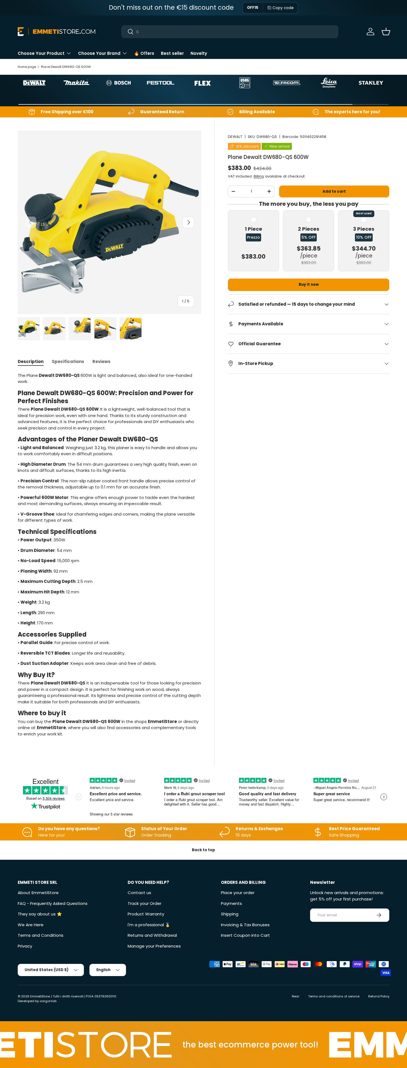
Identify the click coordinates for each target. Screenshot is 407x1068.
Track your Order (144, 903)
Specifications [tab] (68, 361)
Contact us (139, 892)
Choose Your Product (41, 53)
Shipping (229, 914)
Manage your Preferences (154, 946)
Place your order (237, 892)
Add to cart (334, 191)
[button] (386, 31)
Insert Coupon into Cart (245, 935)
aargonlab (48, 1001)
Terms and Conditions (40, 935)
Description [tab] (30, 361)
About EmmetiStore (38, 892)
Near (295, 996)
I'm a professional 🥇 (149, 925)
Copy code (283, 8)
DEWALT (235, 136)
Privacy (25, 946)
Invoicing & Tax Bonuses (245, 925)
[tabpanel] (109, 557)
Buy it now (309, 284)
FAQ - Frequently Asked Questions (52, 903)
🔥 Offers (144, 53)
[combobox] (229, 31)
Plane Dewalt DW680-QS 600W (66, 67)
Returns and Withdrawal (152, 935)
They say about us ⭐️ (40, 914)
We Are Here (30, 925)
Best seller (172, 53)
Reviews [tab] (101, 361)
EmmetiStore (40, 996)
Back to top (203, 850)
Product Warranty (146, 914)
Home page (27, 67)
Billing (259, 176)
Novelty (198, 53)
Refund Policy (378, 996)
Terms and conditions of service (333, 996)
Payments (231, 903)
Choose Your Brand (99, 53)
